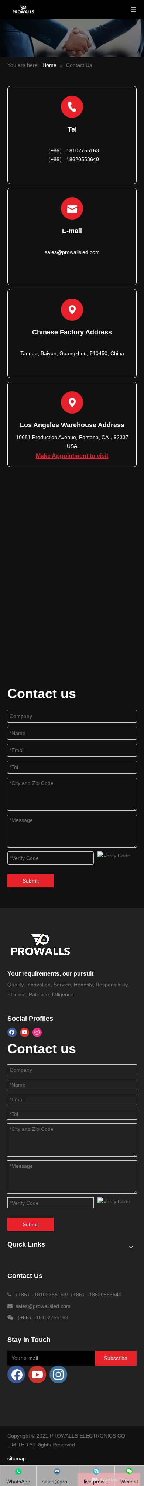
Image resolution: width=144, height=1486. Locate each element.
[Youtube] (24, 1032)
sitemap (16, 1458)
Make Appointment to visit (72, 456)
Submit (31, 881)
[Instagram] (37, 1032)
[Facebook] (12, 1032)
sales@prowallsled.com (72, 252)
